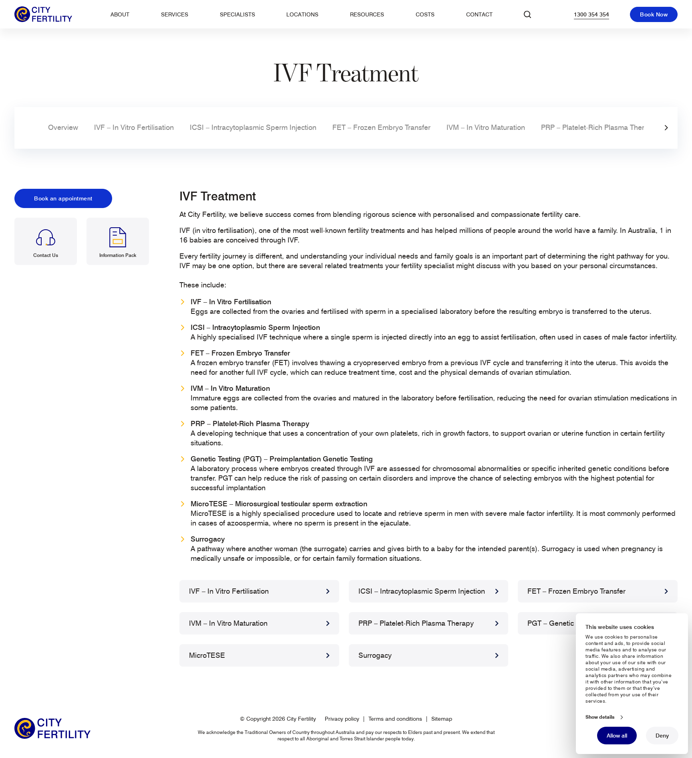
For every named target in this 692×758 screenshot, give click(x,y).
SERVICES (174, 14)
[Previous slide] (26, 128)
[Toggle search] (527, 14)
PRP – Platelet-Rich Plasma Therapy (598, 127)
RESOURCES (367, 14)
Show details (600, 717)
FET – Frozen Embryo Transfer (381, 127)
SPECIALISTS (237, 14)
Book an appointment (63, 198)
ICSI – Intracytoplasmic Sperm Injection (253, 127)
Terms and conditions (395, 719)
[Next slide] (666, 128)
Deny (662, 735)
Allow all (617, 735)
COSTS (425, 14)
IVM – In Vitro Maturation (486, 127)
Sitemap (441, 719)
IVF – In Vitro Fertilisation (134, 127)
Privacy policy (342, 719)
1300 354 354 (591, 14)
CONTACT (479, 14)
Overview (63, 127)
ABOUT (120, 14)
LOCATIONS (302, 14)
